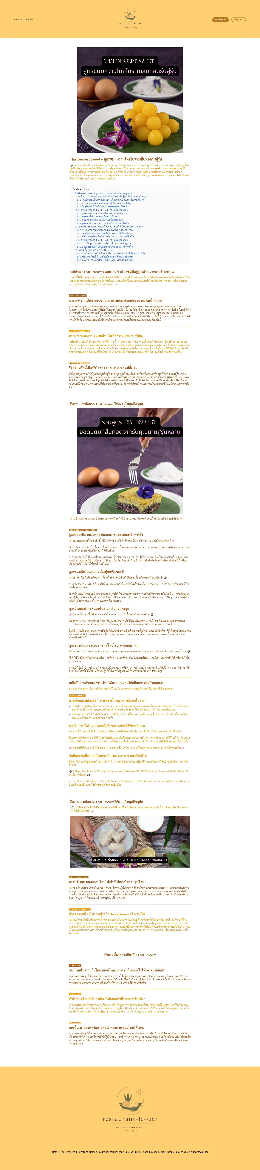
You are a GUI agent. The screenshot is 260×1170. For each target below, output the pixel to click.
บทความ (29, 19)
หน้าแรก (18, 19)
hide (87, 189)
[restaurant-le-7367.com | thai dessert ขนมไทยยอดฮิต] (130, 19)
